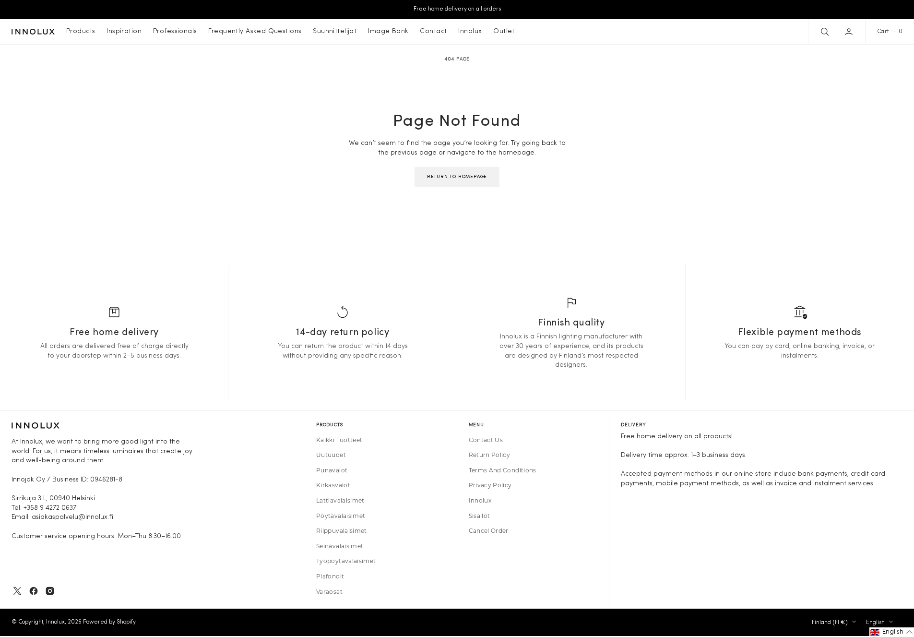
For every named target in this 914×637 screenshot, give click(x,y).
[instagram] (50, 591)
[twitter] (17, 591)
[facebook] (33, 591)
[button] (849, 31)
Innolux (55, 622)
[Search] (823, 31)
